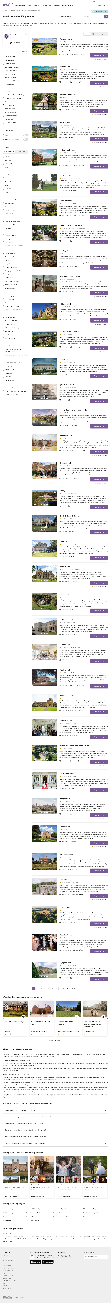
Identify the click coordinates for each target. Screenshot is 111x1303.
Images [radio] (97, 34)
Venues (29, 5)
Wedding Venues (15, 10)
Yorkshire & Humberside (37, 1213)
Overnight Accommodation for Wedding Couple (14, 350)
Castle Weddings (10, 74)
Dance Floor (8, 228)
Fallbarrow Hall (65, 304)
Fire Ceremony (9, 299)
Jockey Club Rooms (67, 150)
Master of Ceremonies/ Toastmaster (16, 391)
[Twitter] (62, 1256)
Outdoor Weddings (10, 122)
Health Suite (8, 373)
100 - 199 (8, 182)
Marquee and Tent (10, 102)
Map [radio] (105, 34)
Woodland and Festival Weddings (15, 95)
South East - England (9, 1209)
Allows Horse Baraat (11, 285)
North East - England (63, 1217)
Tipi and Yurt (9, 119)
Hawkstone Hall (65, 435)
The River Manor (65, 251)
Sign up (105, 5)
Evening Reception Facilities (13, 239)
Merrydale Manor (66, 39)
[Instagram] (69, 1256)
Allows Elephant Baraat (12, 281)
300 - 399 (8, 189)
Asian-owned (9, 207)
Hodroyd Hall (64, 566)
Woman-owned (9, 203)
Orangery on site (10, 288)
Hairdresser (8, 366)
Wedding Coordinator (11, 395)
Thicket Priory (64, 907)
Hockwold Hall (65, 463)
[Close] (26, 34)
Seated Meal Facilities (11, 321)
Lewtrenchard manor (67, 122)
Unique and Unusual (11, 70)
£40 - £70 (8, 160)
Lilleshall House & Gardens (69, 516)
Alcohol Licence (10, 331)
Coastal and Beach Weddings (14, 98)
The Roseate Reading (67, 773)
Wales (4, 1217)
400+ (7, 192)
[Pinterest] (65, 1256)
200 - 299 (8, 185)
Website (67, 5)
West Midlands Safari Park (69, 276)
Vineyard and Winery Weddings (14, 81)
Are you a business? (8, 1275)
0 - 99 (7, 178)
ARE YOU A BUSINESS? (101, 2)
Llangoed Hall (64, 799)
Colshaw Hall (64, 67)
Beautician (8, 377)
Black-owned (9, 214)
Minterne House (65, 720)
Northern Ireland (7, 1221)
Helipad (7, 264)
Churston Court (65, 935)
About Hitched (7, 1278)
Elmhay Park (64, 491)
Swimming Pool (9, 370)
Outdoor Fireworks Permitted (14, 246)
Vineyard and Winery (84, 1236)
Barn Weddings (9, 60)
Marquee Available (10, 225)
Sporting (7, 91)
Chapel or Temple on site (12, 303)
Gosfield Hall (35, 1185)
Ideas (50, 5)
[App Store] (35, 1263)
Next (72, 988)
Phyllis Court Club (66, 619)
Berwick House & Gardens (69, 332)
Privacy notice (6, 1263)
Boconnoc (63, 879)
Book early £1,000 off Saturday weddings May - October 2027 (93, 1024)
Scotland (59, 1213)
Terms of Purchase (8, 1260)
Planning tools (20, 5)
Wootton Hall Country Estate (70, 226)
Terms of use (6, 1258)
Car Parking (8, 260)
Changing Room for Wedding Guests (16, 271)
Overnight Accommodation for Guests (16, 355)
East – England (61, 1209)
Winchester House (66, 695)
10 (67, 988)
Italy (84, 1217)
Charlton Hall (64, 670)
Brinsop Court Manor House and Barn (73, 410)
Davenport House (66, 854)
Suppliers (36, 5)
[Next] (108, 1019)
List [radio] (88, 34)
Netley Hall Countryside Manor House (74, 746)
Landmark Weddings (11, 116)
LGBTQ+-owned (10, 210)
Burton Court (64, 645)
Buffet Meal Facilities (11, 335)
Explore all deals (54, 1041)
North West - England (9, 1213)
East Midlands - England (90, 1213)
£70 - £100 (8, 164)
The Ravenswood (64, 1185)
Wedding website (7, 1288)
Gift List (57, 5)
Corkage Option (10, 324)
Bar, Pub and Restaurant (12, 67)
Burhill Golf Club (65, 175)
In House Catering (10, 338)
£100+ (7, 167)
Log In (100, 5)
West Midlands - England (90, 1209)
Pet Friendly (8, 274)
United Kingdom (92, 1256)
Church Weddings (10, 112)
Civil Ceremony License (12, 306)
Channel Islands (34, 1221)
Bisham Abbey (64, 541)
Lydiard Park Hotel (66, 385)
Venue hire (22, 151)
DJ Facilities (8, 242)
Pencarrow (63, 360)
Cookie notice (7, 1265)
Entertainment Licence (12, 232)
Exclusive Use (9, 278)
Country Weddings (10, 64)
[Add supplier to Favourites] (55, 40)
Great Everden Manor (67, 94)
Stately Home (9, 105)
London (32, 1217)
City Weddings (9, 84)
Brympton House (65, 963)
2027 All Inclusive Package (14, 1022)
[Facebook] (58, 1256)
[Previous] (3, 1019)
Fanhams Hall (89, 1185)
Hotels (7, 88)
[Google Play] (48, 1263)
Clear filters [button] (25, 51)
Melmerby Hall (65, 826)
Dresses (44, 5)
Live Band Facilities (10, 235)
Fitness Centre (9, 380)
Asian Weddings (10, 109)
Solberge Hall (64, 594)
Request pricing (99, 55)
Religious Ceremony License (13, 310)
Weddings (5, 10)
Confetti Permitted (11, 267)
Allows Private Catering (12, 328)
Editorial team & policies (9, 1280)
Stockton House (65, 200)
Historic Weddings (10, 77)
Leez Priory (9, 1185)
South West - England (36, 1209)
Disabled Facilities (10, 257)
